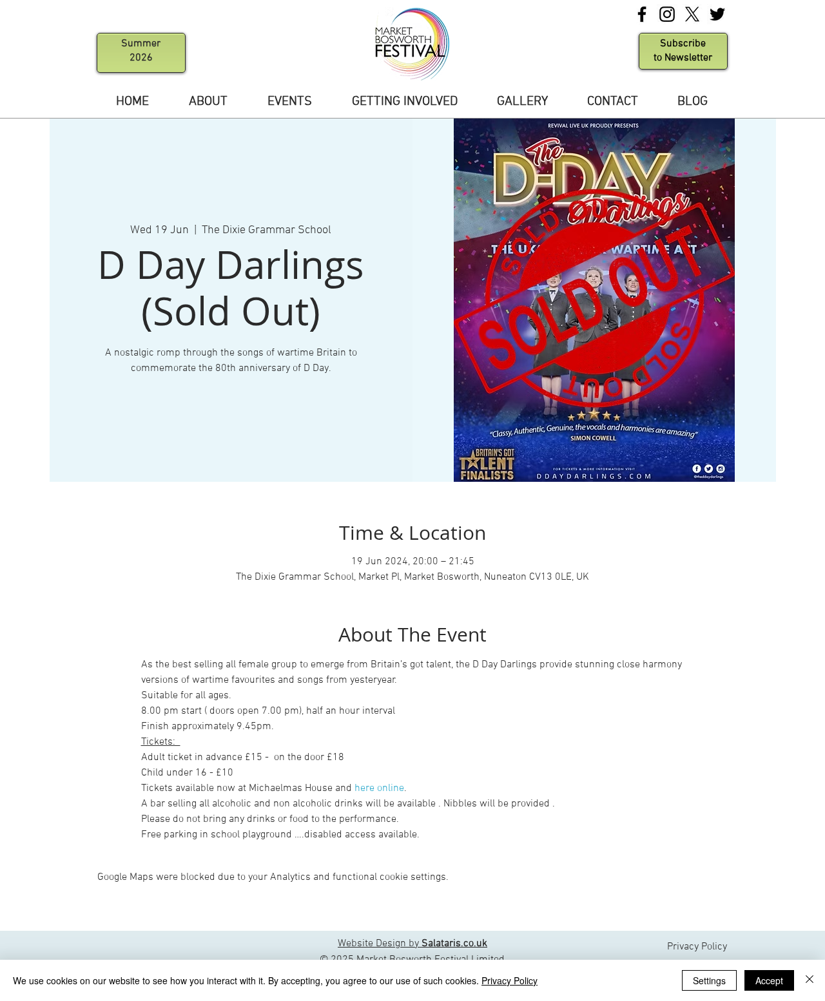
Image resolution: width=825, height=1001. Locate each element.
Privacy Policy (509, 980)
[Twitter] (717, 14)
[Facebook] (642, 14)
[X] (692, 14)
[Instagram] (667, 14)
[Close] (809, 980)
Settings (709, 980)
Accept (769, 980)
